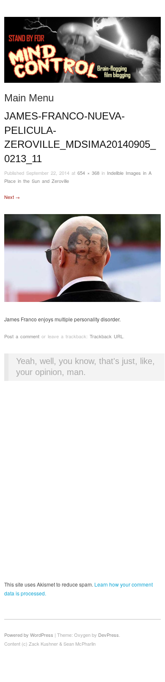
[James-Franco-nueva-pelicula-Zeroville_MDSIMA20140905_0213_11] (82, 257)
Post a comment (21, 336)
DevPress (108, 634)
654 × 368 (88, 172)
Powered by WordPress (28, 634)
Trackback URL (106, 336)
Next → (12, 196)
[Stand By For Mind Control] (82, 53)
